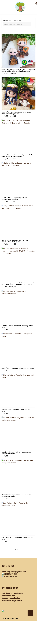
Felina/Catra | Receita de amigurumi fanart (18, 368)
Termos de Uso (8, 595)
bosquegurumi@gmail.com (14, 571)
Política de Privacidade (12, 593)
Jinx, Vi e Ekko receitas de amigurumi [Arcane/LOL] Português (15, 241)
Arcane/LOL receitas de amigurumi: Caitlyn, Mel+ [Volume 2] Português (18, 155)
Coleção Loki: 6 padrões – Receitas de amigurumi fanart (16, 495)
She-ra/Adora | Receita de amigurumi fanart (16, 410)
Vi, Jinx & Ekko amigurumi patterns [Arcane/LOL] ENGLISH (14, 198)
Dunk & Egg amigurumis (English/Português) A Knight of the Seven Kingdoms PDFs (18, 70)
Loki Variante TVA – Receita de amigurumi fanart (17, 538)
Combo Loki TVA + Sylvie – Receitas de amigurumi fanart (16, 452)
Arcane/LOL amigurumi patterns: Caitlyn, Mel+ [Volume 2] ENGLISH (17, 112)
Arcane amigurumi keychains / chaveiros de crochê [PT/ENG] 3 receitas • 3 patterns (18, 283)
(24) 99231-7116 (10, 574)
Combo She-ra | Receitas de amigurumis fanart (17, 326)
